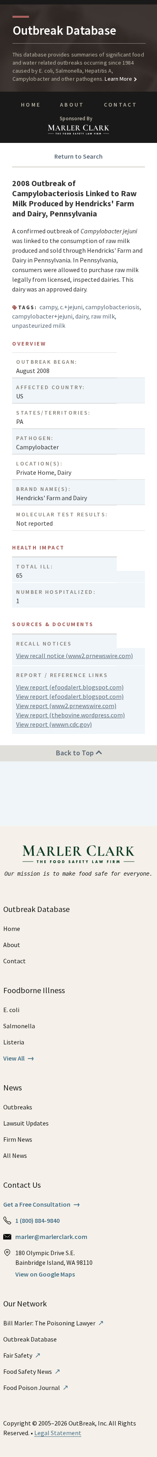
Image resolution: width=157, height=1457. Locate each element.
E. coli (11, 1010)
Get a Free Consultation (41, 1204)
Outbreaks (17, 1107)
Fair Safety (22, 1355)
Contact (121, 104)
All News (15, 1155)
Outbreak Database (30, 1339)
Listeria (13, 1042)
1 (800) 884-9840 (37, 1220)
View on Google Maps (45, 1274)
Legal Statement (57, 1433)
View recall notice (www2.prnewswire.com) (74, 656)
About (72, 104)
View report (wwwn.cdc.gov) (54, 724)
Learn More (117, 78)
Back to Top (75, 752)
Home (31, 104)
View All (18, 1058)
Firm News (17, 1139)
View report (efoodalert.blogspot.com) (70, 687)
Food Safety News (31, 1371)
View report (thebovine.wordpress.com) (70, 715)
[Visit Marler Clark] (79, 854)
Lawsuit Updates (26, 1123)
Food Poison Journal (35, 1388)
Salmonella (19, 1026)
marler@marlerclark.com (51, 1237)
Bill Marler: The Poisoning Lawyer (53, 1323)
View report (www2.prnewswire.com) (66, 706)
